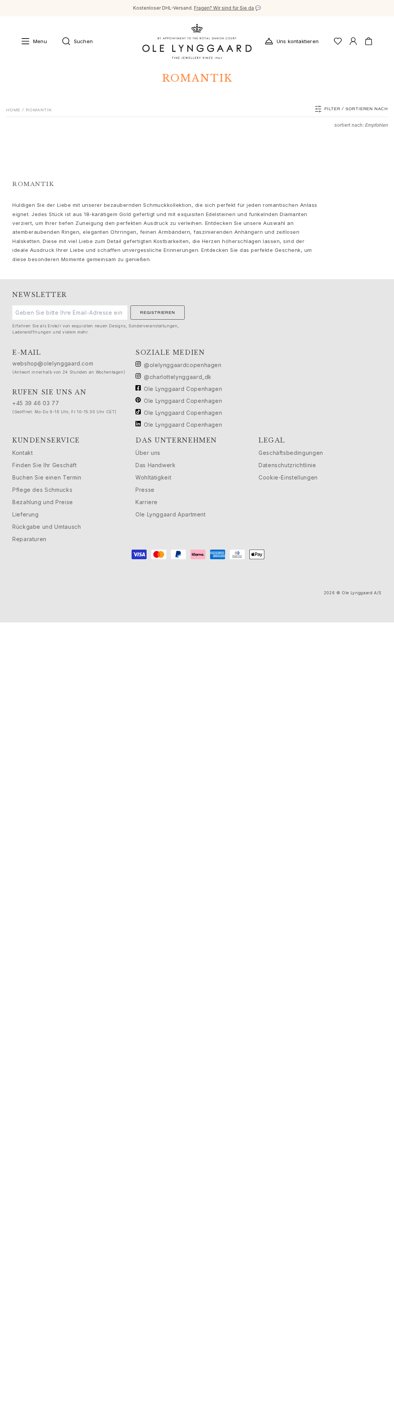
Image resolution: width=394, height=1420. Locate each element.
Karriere (146, 502)
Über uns (147, 452)
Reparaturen (29, 539)
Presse (145, 489)
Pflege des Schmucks (42, 489)
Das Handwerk (155, 465)
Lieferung (25, 514)
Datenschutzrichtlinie (287, 465)
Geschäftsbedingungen (291, 452)
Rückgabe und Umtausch (46, 526)
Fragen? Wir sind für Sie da (224, 8)
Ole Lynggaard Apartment (170, 514)
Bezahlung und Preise (42, 502)
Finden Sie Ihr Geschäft (44, 465)
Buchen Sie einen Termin (47, 477)
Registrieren (157, 312)
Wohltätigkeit (153, 477)
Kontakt (22, 452)
